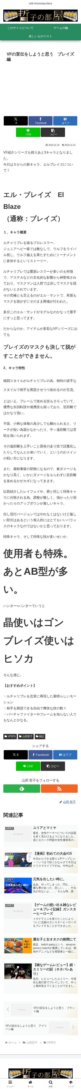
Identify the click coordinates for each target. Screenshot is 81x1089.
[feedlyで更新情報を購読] (21, 788)
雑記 (41, 736)
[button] (53, 132)
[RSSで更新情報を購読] (59, 788)
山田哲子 (27, 736)
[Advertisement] (40, 90)
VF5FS (12, 736)
